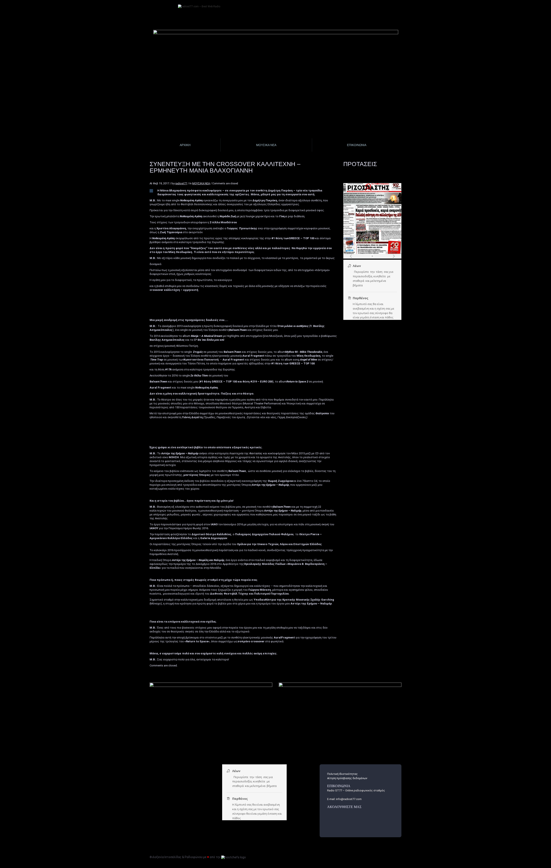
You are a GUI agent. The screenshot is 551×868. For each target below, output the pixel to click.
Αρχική (185, 145)
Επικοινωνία (356, 145)
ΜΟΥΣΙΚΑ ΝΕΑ (201, 183)
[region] (276, 59)
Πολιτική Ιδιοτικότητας (342, 773)
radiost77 (181, 183)
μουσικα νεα (266, 145)
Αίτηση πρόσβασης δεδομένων (347, 778)
